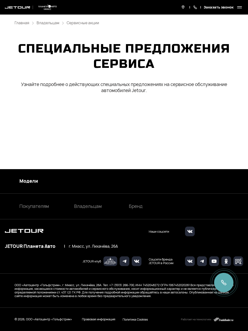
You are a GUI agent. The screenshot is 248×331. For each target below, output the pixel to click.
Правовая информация (98, 319)
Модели (28, 181)
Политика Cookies (135, 319)
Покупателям (34, 206)
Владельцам (88, 206)
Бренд (136, 206)
